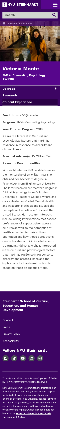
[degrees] (56, 88)
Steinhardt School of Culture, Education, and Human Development (25, 305)
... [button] (6, 23)
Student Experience (21, 23)
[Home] (4, 23)
